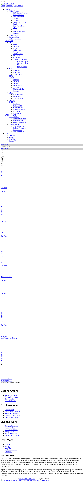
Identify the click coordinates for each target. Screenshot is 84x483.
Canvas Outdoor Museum (22, 64)
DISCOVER (9, 41)
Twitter (11, 137)
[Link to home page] (7, 4)
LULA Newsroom (15, 39)
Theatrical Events (6, 379)
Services (16, 87)
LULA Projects (14, 35)
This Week (16, 111)
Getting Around (14, 124)
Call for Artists (18, 54)
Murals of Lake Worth (20, 59)
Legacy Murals (22, 67)
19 (1, 262)
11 (1, 215)
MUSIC (11, 68)
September (4, 144)
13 (1, 251)
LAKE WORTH (10, 115)
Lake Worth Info (18, 132)
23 (1, 316)
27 (1, 353)
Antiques (16, 80)
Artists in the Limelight (17, 51)
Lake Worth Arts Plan (12, 417)
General (15, 83)
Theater (15, 48)
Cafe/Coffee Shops (19, 98)
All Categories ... (6, 381)
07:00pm (4, 336)
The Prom (4, 188)
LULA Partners (14, 11)
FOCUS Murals (22, 61)
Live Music (16, 72)
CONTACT (9, 133)
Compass (16, 20)
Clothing (16, 81)
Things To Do (9, 431)
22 (1, 314)
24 (1, 317)
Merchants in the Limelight (18, 90)
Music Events (17, 74)
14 (1, 253)
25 (1, 319)
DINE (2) (12, 100)
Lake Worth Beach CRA (27, 479)
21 (1, 312)
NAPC (15, 30)
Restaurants (17, 96)
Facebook (12, 135)
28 (1, 355)
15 (1, 254)
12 (1, 217)
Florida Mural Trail (11, 433)
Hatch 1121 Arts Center (12, 415)
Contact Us (12, 141)
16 (1, 256)
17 (1, 258)
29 (1, 356)
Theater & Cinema (19, 109)
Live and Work (14, 117)
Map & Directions (19, 126)
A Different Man (6, 277)
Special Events (18, 107)
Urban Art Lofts (14, 37)
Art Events (16, 104)
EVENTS (12, 102)
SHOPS (11, 78)
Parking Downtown (19, 128)
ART (10, 42)
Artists (15, 44)
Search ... (4, 2)
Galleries (16, 46)
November (4, 149)
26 (1, 321)
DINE (11, 93)
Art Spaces (16, 55)
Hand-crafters (17, 85)
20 (1, 310)
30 (1, 358)
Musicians (16, 70)
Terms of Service (23, 480)
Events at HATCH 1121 (12, 435)
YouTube (12, 139)
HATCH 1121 (17, 57)
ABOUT (8, 9)
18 (1, 260)
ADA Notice (44, 480)
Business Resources (19, 119)
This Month (17, 113)
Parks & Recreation (19, 122)
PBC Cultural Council (20, 13)
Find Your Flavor (18, 15)
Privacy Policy (34, 480)
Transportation (17, 130)
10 (1, 214)
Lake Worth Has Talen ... (9, 338)
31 (1, 360)
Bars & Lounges (18, 94)
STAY (11, 76)
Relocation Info (18, 120)
